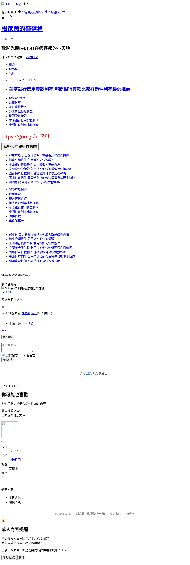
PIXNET (67, 513)
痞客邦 (26, 313)
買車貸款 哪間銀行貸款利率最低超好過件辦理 (39, 155)
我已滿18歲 (9, 557)
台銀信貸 (15, 102)
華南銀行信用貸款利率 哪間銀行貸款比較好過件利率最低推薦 (69, 89)
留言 (34, 313)
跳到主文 (7, 39)
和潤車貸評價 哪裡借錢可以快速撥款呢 (34, 182)
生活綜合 (30, 323)
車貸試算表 (16, 220)
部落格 (13, 69)
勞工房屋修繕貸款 (21, 111)
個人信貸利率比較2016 (24, 203)
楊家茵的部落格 (22, 28)
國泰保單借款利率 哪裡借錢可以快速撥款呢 (37, 173)
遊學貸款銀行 (18, 98)
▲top (4, 330)
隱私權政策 (116, 513)
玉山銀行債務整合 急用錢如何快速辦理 (34, 164)
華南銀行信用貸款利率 (24, 120)
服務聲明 (130, 513)
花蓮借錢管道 (18, 107)
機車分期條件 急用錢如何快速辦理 (31, 160)
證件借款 (15, 216)
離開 (21, 557)
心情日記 (32, 57)
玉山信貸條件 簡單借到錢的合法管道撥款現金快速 (42, 177)
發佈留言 (8, 359)
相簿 (12, 64)
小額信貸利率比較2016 (24, 124)
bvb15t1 (6, 292)
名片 (12, 73)
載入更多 (8, 337)
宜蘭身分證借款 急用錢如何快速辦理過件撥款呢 (40, 169)
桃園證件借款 (18, 115)
